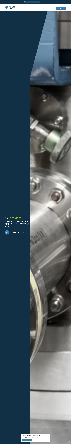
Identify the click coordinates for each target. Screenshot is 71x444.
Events (47, 2)
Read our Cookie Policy (32, 437)
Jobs (51, 2)
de (65, 2)
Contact (61, 8)
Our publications (61, 6)
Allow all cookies (27, 440)
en (62, 2)
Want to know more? (38, 440)
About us (30, 6)
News (42, 2)
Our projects (50, 6)
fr (59, 2)
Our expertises (39, 6)
